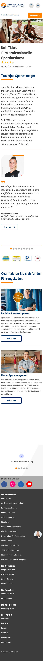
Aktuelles (5, 619)
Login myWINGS (7, 574)
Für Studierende (8, 566)
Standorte (5, 522)
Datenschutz (6, 642)
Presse (4, 628)
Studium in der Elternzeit (11, 555)
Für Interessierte (8, 494)
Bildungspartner (7, 608)
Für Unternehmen (8, 605)
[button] (31, 5)
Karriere (4, 623)
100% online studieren (10, 550)
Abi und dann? (7, 541)
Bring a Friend (6, 598)
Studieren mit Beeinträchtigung (13, 559)
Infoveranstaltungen (9, 508)
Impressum (5, 637)
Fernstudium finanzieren (11, 527)
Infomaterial (6, 498)
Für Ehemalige (7, 590)
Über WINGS (6, 615)
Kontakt (4, 633)
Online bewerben (8, 517)
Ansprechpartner (8, 570)
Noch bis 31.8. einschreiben (12, 503)
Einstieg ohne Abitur (9, 531)
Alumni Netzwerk (8, 594)
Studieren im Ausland (10, 545)
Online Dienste (7, 579)
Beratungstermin (8, 512)
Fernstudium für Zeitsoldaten (13, 536)
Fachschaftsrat (7, 584)
